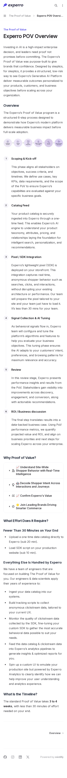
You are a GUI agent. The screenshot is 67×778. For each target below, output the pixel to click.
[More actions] (62, 5)
